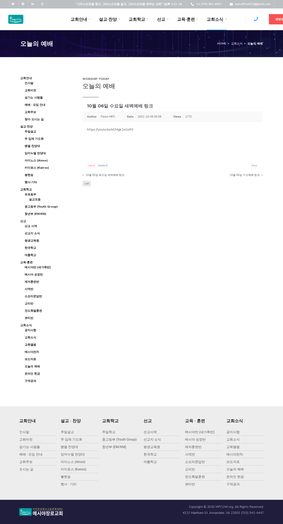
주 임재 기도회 (34, 139)
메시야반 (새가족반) (38, 267)
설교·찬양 (108, 19)
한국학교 (30, 248)
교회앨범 (30, 345)
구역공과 (30, 381)
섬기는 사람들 (34, 98)
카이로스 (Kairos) (37, 168)
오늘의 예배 (32, 366)
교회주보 (30, 112)
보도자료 (30, 359)
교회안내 (79, 19)
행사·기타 (31, 182)
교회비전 (30, 90)
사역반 (29, 289)
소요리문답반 (33, 296)
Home (221, 44)
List (87, 183)
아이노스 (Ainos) (36, 160)
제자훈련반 (32, 282)
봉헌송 (29, 175)
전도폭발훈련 (33, 311)
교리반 (29, 303)
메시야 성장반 (34, 274)
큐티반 (29, 318)
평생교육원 (32, 241)
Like (91, 165)
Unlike (102, 165)
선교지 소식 (32, 233)
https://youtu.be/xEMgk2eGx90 (110, 129)
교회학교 (137, 19)
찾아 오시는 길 (34, 119)
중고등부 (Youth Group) (41, 207)
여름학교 (30, 255)
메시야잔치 (32, 352)
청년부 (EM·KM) (35, 214)
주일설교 (30, 131)
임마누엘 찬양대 (35, 153)
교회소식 (215, 19)
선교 (161, 19)
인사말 (29, 83)
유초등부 (30, 194)
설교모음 (35, 199)
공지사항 (30, 330)
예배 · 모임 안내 (35, 105)
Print (254, 165)
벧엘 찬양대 (32, 146)
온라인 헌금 (32, 374)
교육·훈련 (186, 19)
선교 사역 (31, 226)
